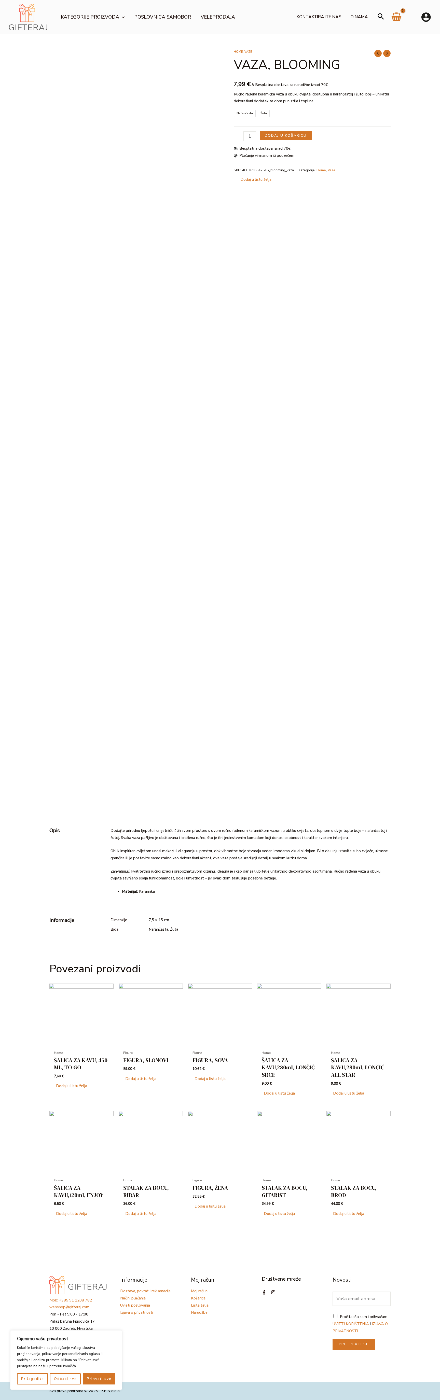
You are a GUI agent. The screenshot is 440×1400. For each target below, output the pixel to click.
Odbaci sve (65, 1378)
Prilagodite (32, 1378)
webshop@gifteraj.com (69, 1307)
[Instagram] (273, 1292)
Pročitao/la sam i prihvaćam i (360, 1324)
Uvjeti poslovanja (135, 1305)
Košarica (198, 1298)
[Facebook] (264, 1292)
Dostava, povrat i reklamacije (145, 1291)
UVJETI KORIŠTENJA (351, 1323)
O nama (359, 17)
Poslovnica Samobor (162, 17)
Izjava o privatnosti (136, 1312)
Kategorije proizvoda (90, 17)
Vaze (248, 51)
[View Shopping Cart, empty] (396, 19)
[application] (122, 17)
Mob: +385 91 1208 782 (70, 1300)
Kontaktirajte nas (319, 17)
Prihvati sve (99, 1378)
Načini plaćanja (133, 1298)
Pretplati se (354, 1344)
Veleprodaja (218, 17)
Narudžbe (199, 1312)
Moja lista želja (412, 17)
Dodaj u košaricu (286, 135)
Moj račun (199, 1291)
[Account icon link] (426, 17)
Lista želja (200, 1305)
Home (238, 51)
